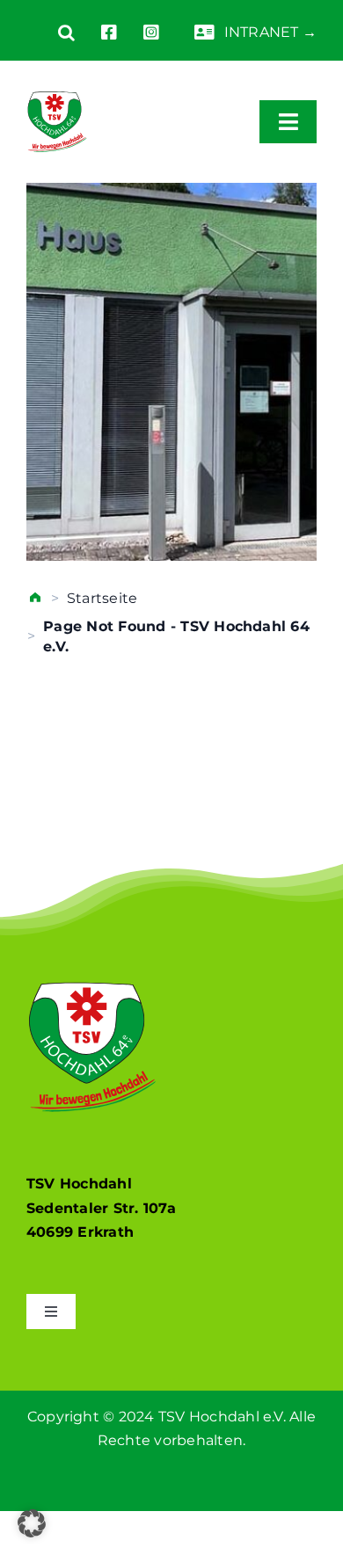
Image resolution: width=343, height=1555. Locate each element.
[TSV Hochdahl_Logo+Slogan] (57, 84)
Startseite (102, 598)
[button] (53, 32)
